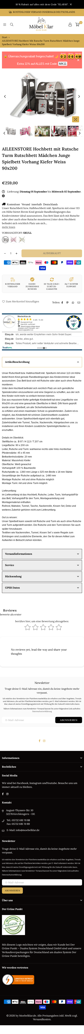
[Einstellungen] (70, 24)
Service (9, 565)
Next (79, 97)
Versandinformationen (18, 553)
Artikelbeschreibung (17, 362)
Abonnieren (68, 720)
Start (4, 37)
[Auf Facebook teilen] (63, 303)
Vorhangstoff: (17, 232)
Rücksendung (13, 576)
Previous (5, 97)
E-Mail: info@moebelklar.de (23, 830)
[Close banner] (78, 60)
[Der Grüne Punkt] (13, 934)
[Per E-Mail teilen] (79, 303)
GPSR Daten (12, 587)
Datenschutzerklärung (42, 711)
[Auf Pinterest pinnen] (67, 303)
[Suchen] (11, 24)
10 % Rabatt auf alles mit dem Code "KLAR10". (42, 4)
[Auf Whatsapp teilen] (73, 303)
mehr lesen (8, 227)
